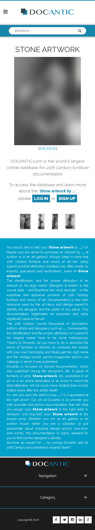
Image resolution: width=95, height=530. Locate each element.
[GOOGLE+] (88, 519)
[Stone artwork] (25, 221)
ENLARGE (47, 149)
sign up (67, 198)
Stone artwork (47, 49)
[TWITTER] (64, 519)
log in (41, 198)
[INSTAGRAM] (72, 519)
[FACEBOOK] (56, 519)
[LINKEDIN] (80, 519)
